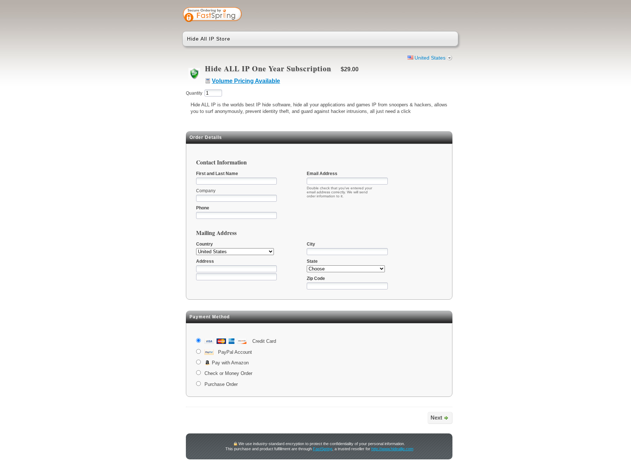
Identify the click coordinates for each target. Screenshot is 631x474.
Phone (202, 208)
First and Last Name (217, 173)
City (311, 244)
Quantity (194, 93)
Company (205, 190)
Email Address (322, 173)
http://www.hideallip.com (392, 449)
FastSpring (322, 449)
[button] (424, 15)
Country (204, 244)
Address (205, 261)
